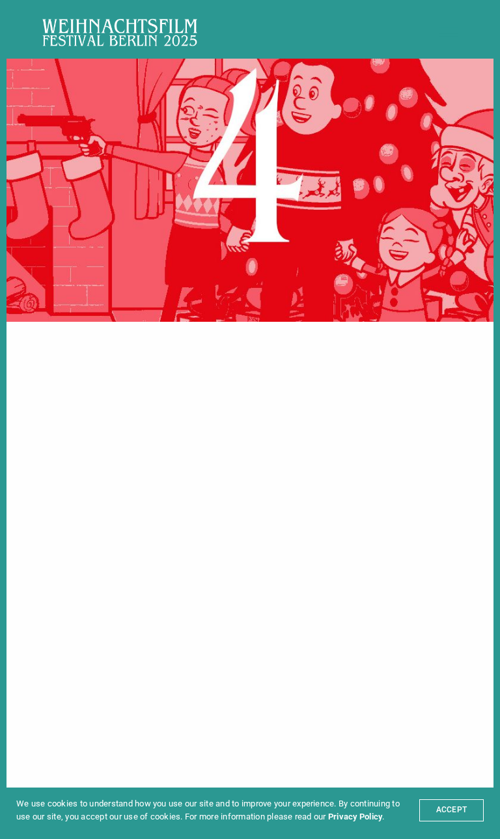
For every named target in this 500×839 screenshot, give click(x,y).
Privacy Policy (355, 816)
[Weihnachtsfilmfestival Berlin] (119, 32)
